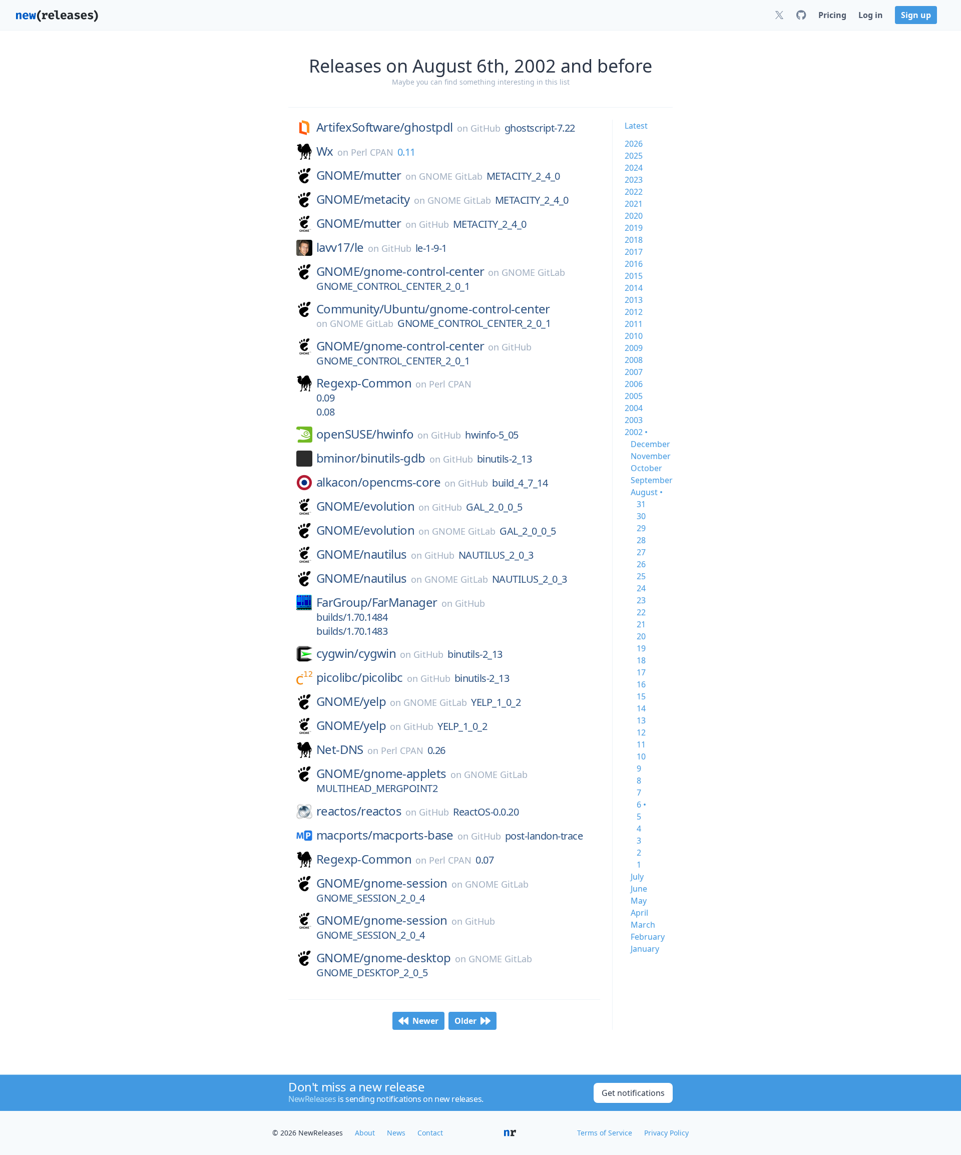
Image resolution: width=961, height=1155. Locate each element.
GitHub (485, 128)
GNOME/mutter (358, 175)
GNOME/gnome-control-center (400, 271)
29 (641, 528)
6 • (641, 804)
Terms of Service (604, 1132)
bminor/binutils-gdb (370, 458)
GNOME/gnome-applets (381, 773)
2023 (634, 179)
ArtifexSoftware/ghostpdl (384, 127)
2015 (634, 275)
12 (641, 732)
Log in (870, 15)
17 (641, 672)
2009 (634, 347)
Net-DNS (339, 749)
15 (641, 696)
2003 (634, 420)
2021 (634, 203)
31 (641, 504)
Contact (430, 1132)
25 (641, 576)
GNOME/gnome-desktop (383, 957)
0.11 (406, 152)
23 (641, 600)
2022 (634, 191)
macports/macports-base (384, 835)
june (639, 888)
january (645, 948)
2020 (634, 215)
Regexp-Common (363, 383)
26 (641, 564)
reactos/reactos (358, 811)
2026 (634, 143)
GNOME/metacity (363, 199)
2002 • (636, 432)
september (652, 480)
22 (641, 612)
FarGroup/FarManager (376, 602)
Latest (636, 125)
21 (641, 624)
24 (641, 588)
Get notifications (633, 1092)
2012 (634, 311)
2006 (634, 384)
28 (641, 540)
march (643, 924)
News (396, 1132)
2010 (634, 335)
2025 (634, 155)
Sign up (916, 15)
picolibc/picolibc (359, 677)
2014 (634, 287)
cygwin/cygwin (356, 653)
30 (641, 516)
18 (641, 660)
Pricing (832, 15)
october (646, 468)
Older (465, 1020)
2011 (634, 323)
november (651, 456)
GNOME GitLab (451, 176)
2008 (634, 359)
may (639, 900)
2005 (634, 396)
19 (641, 648)
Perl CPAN (372, 152)
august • (647, 492)
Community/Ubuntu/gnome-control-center (433, 308)
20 (641, 636)
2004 (634, 408)
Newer (425, 1020)
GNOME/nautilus (361, 554)
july (637, 876)
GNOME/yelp (351, 701)
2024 (634, 167)
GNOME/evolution (365, 506)
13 (641, 720)
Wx (324, 151)
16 (641, 684)
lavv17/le (340, 247)
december (650, 444)
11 (641, 744)
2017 (634, 251)
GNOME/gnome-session (381, 883)
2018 (634, 239)
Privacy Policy (666, 1132)
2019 (634, 227)
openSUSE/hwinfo (364, 434)
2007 (634, 371)
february (648, 936)
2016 (634, 263)
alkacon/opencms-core (378, 482)
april (639, 912)
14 (641, 708)
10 (641, 756)
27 (641, 552)
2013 (634, 299)
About (365, 1132)
